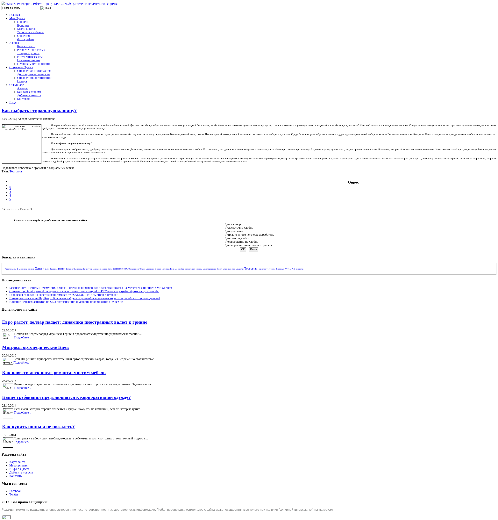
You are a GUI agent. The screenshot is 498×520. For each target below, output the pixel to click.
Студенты (240, 269)
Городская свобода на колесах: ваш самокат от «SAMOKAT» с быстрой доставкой (63, 294)
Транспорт (262, 269)
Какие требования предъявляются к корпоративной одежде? (66, 397)
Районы (199, 269)
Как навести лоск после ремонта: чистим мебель (54, 372)
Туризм (271, 269)
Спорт (219, 269)
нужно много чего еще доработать (251, 234)
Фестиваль (280, 269)
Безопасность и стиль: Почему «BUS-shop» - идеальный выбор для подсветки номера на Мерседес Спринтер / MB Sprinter (90, 287)
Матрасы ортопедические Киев (35, 347)
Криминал (78, 269)
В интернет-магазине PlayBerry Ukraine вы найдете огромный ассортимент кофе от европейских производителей (84, 298)
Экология (299, 269)
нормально (235, 231)
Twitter (13, 494)
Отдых (142, 269)
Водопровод (22, 269)
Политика (165, 269)
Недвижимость (120, 268)
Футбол (288, 269)
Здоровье (60, 268)
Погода (158, 269)
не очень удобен (239, 238)
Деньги (39, 268)
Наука (110, 269)
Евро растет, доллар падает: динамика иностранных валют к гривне (74, 322)
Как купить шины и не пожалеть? (38, 426)
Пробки (181, 269)
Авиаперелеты (10, 269)
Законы (53, 269)
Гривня (31, 269)
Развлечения (190, 269)
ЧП (293, 269)
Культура (87, 269)
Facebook (15, 491)
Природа (173, 269)
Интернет (70, 269)
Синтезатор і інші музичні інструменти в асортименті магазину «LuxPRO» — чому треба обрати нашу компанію (84, 291)
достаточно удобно (240, 227)
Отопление (150, 269)
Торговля (16, 171)
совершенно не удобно (243, 241)
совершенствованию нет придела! (251, 245)
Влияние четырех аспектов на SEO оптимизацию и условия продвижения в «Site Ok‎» (66, 301)
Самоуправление (209, 269)
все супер (234, 224)
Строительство (229, 269)
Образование (133, 269)
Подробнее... (22, 337)
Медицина (97, 269)
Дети (47, 269)
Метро (104, 269)
